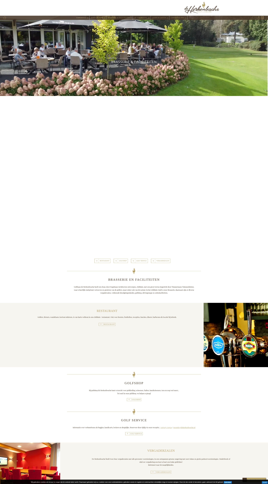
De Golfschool (141, 18)
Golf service (136, 434)
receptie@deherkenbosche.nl (184, 427)
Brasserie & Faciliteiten (134, 61)
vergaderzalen (163, 472)
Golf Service (141, 261)
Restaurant (104, 261)
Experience (81, 18)
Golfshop (123, 261)
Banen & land (97, 18)
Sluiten (265, 482)
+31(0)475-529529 (166, 427)
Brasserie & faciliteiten (119, 18)
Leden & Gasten (159, 18)
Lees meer (228, 482)
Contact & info (177, 18)
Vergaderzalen (162, 261)
